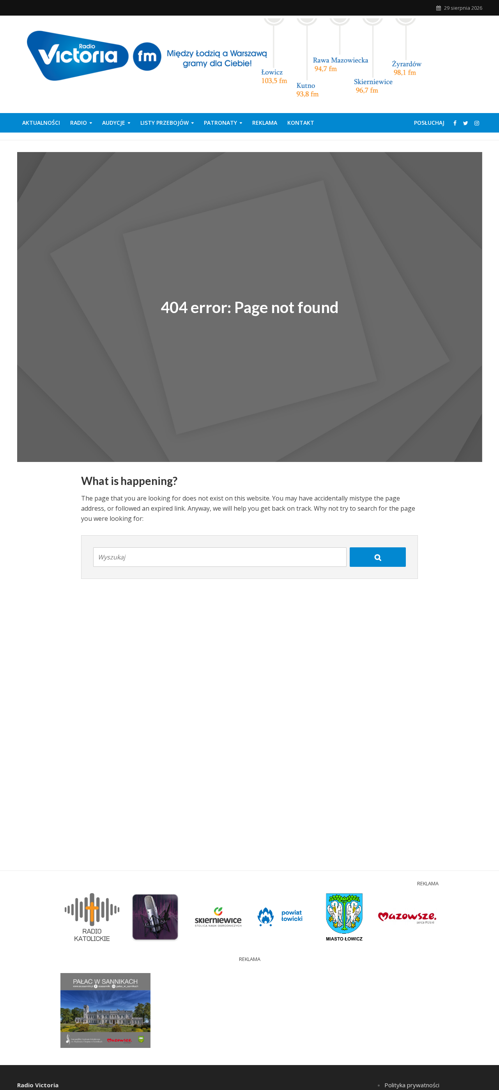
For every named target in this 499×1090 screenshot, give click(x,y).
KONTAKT (300, 122)
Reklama (264, 122)
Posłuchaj (429, 122)
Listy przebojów (164, 122)
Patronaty (220, 122)
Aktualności (41, 122)
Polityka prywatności (411, 1085)
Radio (78, 122)
